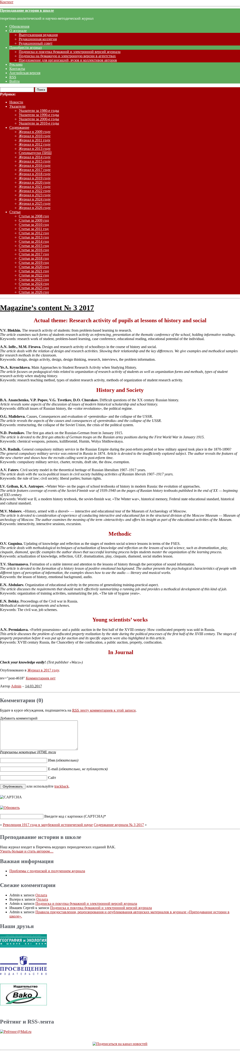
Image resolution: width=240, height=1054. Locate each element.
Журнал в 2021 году (35, 187)
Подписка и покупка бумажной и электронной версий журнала (69, 52)
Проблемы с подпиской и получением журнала (47, 871)
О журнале (18, 31)
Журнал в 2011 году (34, 140)
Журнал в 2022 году (35, 191)
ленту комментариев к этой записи (104, 710)
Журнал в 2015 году (35, 161)
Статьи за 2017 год (34, 254)
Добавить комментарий (19, 718)
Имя (63, 760)
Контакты (17, 69)
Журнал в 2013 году (35, 149)
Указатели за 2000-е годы (39, 119)
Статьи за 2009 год (34, 220)
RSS (12, 77)
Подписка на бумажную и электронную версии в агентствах (67, 56)
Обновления (19, 26)
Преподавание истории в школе (27, 10)
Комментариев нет (41, 678)
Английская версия (24, 73)
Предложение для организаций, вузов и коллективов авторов (68, 60)
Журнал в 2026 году (35, 208)
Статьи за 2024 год (34, 284)
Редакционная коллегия (38, 39)
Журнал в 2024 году (35, 199)
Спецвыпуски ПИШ (35, 153)
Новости (16, 102)
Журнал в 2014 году (35, 157)
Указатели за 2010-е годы (39, 123)
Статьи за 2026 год (34, 292)
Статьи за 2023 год (34, 279)
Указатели (17, 106)
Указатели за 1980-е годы (39, 111)
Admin (16, 686)
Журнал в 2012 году (35, 144)
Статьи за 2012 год (34, 233)
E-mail (78, 769)
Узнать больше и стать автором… (26, 851)
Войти (14, 81)
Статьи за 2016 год (34, 250)
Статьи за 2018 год (34, 258)
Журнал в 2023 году (35, 195)
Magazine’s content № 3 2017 (47, 307)
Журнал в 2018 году (35, 174)
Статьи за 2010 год (34, 225)
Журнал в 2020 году (35, 182)
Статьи (15, 212)
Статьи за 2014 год (34, 241)
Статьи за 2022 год (34, 275)
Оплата (41, 895)
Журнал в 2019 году (35, 178)
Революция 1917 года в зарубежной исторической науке (48, 825)
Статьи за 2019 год (34, 263)
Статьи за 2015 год (34, 246)
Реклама (15, 64)
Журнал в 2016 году (35, 165)
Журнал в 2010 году (35, 136)
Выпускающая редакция (38, 35)
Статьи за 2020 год (34, 267)
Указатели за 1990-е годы (39, 115)
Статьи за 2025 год (34, 288)
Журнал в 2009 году (35, 132)
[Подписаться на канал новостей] (120, 1044)
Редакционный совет (35, 43)
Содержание (19, 127)
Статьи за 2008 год (34, 216)
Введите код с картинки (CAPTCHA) (74, 816)
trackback (61, 786)
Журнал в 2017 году (35, 170)
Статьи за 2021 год (34, 271)
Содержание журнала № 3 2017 (119, 825)
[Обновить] (10, 808)
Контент (6, 2)
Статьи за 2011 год (34, 229)
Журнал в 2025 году (35, 203)
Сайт (52, 778)
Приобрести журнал (25, 47)
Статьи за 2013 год (34, 237)
